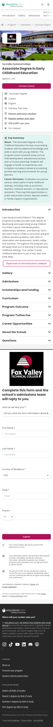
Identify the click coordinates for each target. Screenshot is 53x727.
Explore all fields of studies (14, 690)
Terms (32, 584)
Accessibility (38, 720)
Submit (26, 536)
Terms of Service (16, 596)
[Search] (42, 4)
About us (6, 665)
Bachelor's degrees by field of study (18, 701)
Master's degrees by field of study (17, 696)
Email (5, 489)
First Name (8, 427)
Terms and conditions (11, 720)
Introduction (8, 15)
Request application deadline (22, 113)
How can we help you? (14, 407)
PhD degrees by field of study (15, 707)
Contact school (26, 86)
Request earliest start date (21, 118)
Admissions (34, 15)
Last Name (8, 448)
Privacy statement (9, 587)
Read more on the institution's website (26, 263)
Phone (6, 510)
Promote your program (12, 670)
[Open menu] (48, 4)
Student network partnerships (15, 676)
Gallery (21, 15)
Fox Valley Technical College (16, 64)
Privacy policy (26, 720)
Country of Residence (14, 469)
